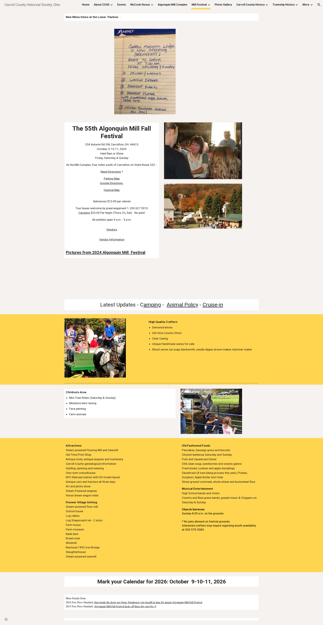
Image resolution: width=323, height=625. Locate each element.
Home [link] (85, 4)
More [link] (305, 4)
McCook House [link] (140, 4)
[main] (161, 17)
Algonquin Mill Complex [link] (172, 4)
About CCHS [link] (101, 4)
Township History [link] (284, 4)
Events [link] (121, 4)
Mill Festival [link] (199, 4)
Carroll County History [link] (250, 4)
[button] (319, 5)
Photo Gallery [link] (223, 4)
